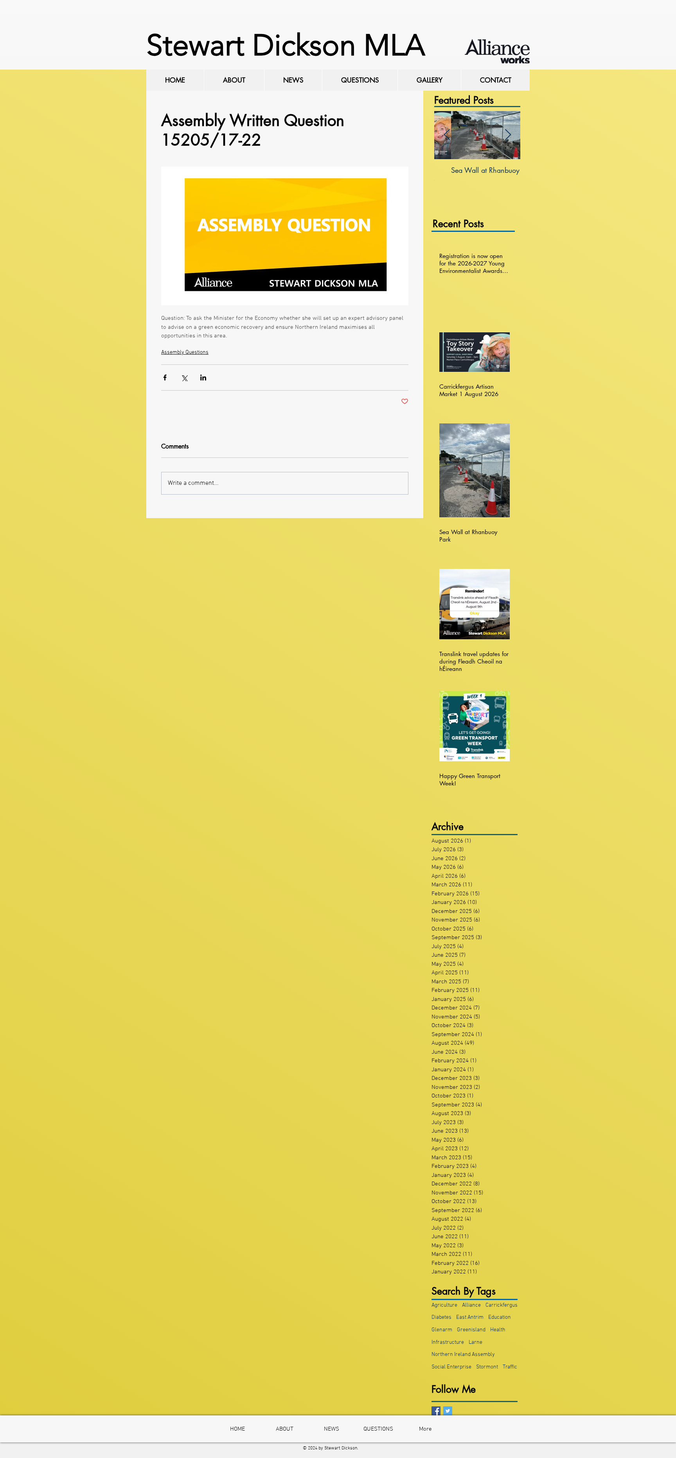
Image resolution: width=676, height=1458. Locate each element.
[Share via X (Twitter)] (184, 377)
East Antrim (470, 1317)
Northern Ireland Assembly (463, 1354)
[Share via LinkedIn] (203, 377)
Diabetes (441, 1317)
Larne (475, 1342)
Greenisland (471, 1330)
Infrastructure (447, 1342)
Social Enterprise (451, 1367)
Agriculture (444, 1305)
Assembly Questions (185, 352)
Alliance (471, 1305)
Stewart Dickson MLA (285, 45)
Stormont (487, 1367)
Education (499, 1317)
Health (497, 1330)
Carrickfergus (501, 1305)
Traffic (510, 1367)
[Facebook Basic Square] (435, 1410)
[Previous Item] (446, 135)
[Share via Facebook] (165, 377)
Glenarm (441, 1330)
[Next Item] (507, 135)
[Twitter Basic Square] (447, 1410)
